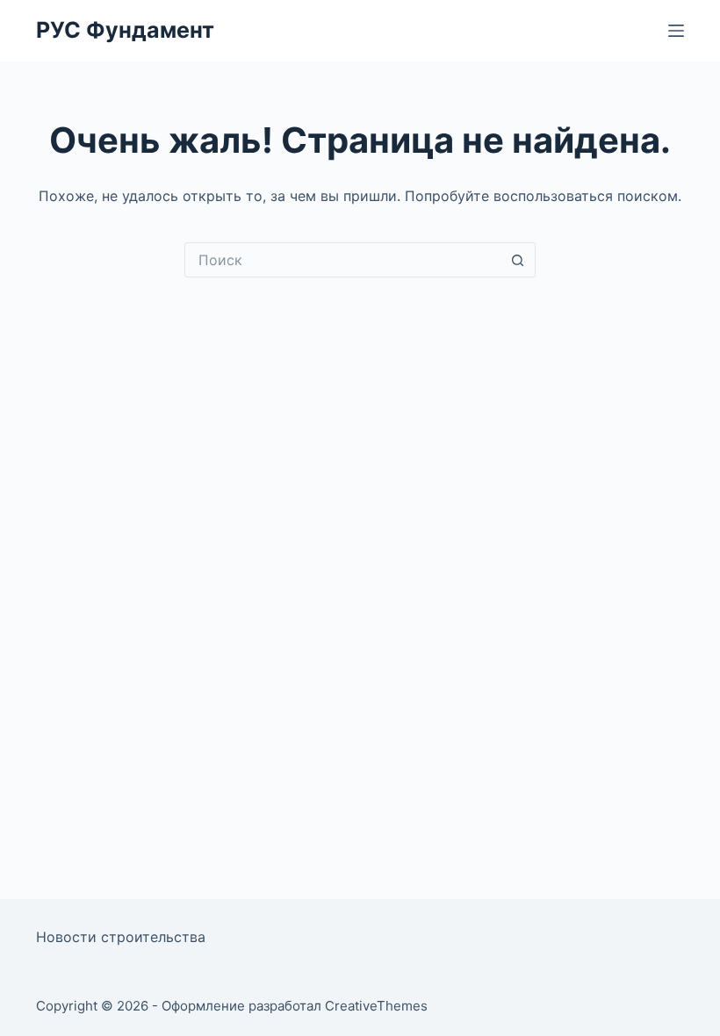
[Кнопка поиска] (518, 259)
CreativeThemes (376, 1005)
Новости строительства (120, 937)
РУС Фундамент (125, 30)
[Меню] (676, 31)
